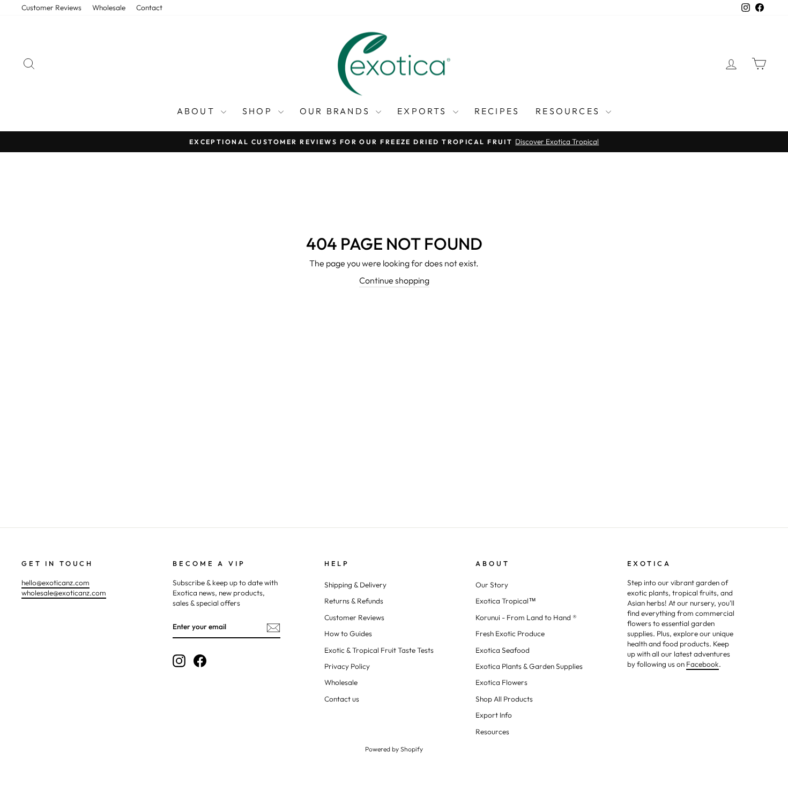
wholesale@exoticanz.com (63, 593)
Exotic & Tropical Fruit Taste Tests (379, 650)
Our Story (491, 585)
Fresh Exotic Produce (510, 633)
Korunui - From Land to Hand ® (526, 617)
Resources (569, 111)
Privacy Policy (347, 666)
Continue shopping (394, 280)
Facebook (702, 664)
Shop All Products (504, 699)
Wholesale (108, 7)
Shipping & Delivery (355, 585)
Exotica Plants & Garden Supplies (529, 666)
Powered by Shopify (394, 749)
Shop (259, 111)
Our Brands (336, 111)
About (197, 111)
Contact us (341, 699)
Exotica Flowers (501, 682)
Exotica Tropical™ (505, 601)
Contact (149, 7)
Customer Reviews (51, 7)
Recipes (496, 111)
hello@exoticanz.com (55, 582)
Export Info (493, 715)
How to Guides (348, 633)
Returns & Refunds (353, 601)
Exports (423, 111)
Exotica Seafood (502, 650)
